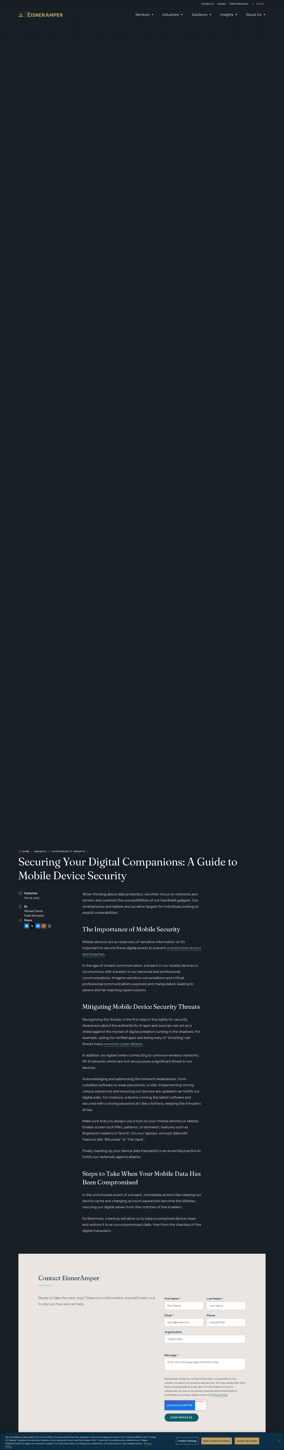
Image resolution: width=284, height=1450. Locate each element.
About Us (253, 14)
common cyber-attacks (123, 1044)
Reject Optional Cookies (216, 1441)
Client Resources (238, 3)
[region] (142, 1441)
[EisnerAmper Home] (40, 15)
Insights (226, 14)
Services (142, 14)
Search (260, 3)
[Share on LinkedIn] (26, 925)
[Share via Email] (43, 925)
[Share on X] (32, 925)
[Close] (278, 1440)
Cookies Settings (187, 1441)
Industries (170, 14)
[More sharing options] (49, 925)
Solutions (199, 14)
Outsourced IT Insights (68, 851)
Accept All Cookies (247, 1441)
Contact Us (207, 3)
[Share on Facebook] (38, 925)
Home (25, 851)
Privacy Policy (220, 1395)
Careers (221, 3)
